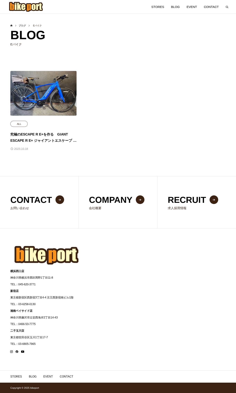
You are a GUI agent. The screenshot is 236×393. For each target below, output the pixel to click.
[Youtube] (22, 351)
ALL (19, 124)
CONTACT (211, 7)
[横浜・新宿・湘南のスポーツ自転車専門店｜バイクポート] (26, 7)
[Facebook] (16, 351)
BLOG (175, 7)
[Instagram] (11, 351)
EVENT (192, 7)
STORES (157, 7)
